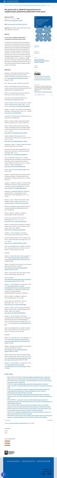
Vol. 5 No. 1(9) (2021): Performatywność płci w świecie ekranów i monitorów (29, 5)
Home (6, 5)
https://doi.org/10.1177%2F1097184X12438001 (15, 221)
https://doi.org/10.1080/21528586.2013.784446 (15, 243)
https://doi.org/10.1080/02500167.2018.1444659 (16, 133)
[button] (3, 475)
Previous (8, 420)
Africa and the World (32, 408)
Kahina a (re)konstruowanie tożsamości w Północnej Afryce (27, 384)
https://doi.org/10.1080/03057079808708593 (15, 229)
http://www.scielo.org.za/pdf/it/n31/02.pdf (18, 78)
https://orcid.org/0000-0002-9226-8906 (14, 20)
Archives (10, 5)
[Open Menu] (4, 1)
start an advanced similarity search (19, 423)
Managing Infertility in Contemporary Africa (33, 377)
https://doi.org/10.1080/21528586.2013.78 (21, 323)
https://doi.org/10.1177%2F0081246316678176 (15, 188)
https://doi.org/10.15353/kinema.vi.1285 (14, 99)
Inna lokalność (22, 380)
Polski (6, 433)
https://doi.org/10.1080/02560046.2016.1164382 (16, 141)
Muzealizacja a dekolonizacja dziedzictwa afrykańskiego (29, 394)
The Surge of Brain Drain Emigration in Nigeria (31, 405)
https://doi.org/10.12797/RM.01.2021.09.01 (17, 24)
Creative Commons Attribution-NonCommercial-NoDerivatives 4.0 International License (42, 78)
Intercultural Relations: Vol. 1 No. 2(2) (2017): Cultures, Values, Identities (30, 417)
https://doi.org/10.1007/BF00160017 (13, 113)
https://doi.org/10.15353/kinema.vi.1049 (14, 90)
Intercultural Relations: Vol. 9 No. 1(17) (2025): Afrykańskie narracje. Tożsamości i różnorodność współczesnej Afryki (29, 385)
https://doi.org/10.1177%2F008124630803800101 (16, 154)
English (6, 430)
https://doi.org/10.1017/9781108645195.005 (15, 166)
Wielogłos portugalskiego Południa (24, 412)
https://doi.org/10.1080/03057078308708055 (19, 106)
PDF (37, 46)
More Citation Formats (40, 94)
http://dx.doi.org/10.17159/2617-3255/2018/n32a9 (16, 203)
